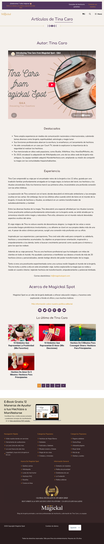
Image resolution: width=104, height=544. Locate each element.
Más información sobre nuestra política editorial (52, 304)
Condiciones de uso (62, 473)
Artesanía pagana (78, 446)
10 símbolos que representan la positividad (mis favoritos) (21, 345)
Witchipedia (27, 469)
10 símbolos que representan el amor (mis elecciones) (52, 345)
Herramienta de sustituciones (15, 442)
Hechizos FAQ (27, 476)
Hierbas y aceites (78, 456)
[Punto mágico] (6, 14)
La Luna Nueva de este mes (15, 449)
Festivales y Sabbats (46, 446)
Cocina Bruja (77, 442)
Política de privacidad (63, 469)
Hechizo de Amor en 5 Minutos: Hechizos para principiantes (21, 374)
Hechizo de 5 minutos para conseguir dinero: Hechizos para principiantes (83, 345)
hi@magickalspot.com (60, 276)
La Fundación (60, 476)
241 (57, 386)
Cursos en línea (28, 483)
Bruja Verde (76, 449)
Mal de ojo (76, 452)
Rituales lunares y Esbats (47, 449)
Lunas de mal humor (29, 473)
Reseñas (25, 480)
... (52, 386)
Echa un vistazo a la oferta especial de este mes (21, 7)
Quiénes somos (28, 466)
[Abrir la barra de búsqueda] (90, 14)
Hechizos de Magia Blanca (48, 439)
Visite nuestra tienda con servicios (17, 439)
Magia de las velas (45, 452)
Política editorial (61, 480)
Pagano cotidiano (78, 439)
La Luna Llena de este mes (15, 446)
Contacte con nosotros (92, 5)
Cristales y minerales (46, 456)
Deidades (42, 442)
